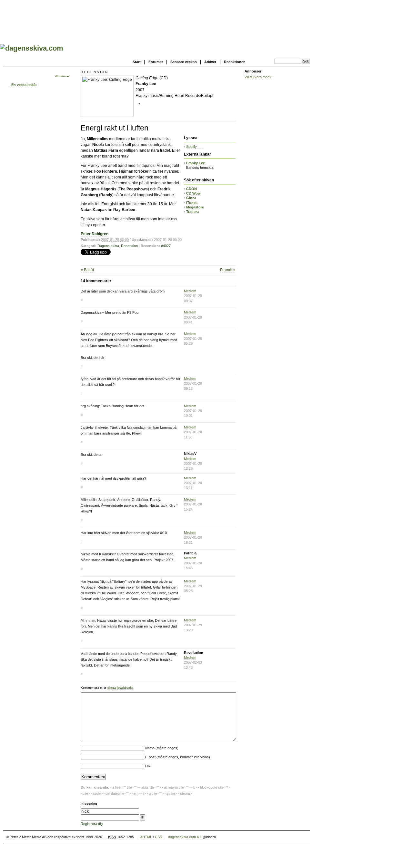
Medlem (190, 291)
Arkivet (210, 62)
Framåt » (228, 270)
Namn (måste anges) (161, 748)
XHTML (146, 837)
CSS (158, 837)
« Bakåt (87, 270)
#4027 (166, 246)
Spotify (191, 147)
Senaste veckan (183, 62)
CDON (191, 189)
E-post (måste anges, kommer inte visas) (177, 757)
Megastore (195, 207)
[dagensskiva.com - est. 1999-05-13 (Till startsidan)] (31, 48)
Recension (129, 246)
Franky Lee (195, 163)
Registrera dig (92, 824)
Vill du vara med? (258, 77)
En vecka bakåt (24, 85)
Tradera (192, 212)
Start (137, 62)
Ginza (191, 198)
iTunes (191, 203)
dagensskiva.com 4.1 (185, 837)
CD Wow (193, 193)
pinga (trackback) (120, 687)
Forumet (155, 62)
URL (148, 766)
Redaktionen (235, 62)
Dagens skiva (108, 246)
